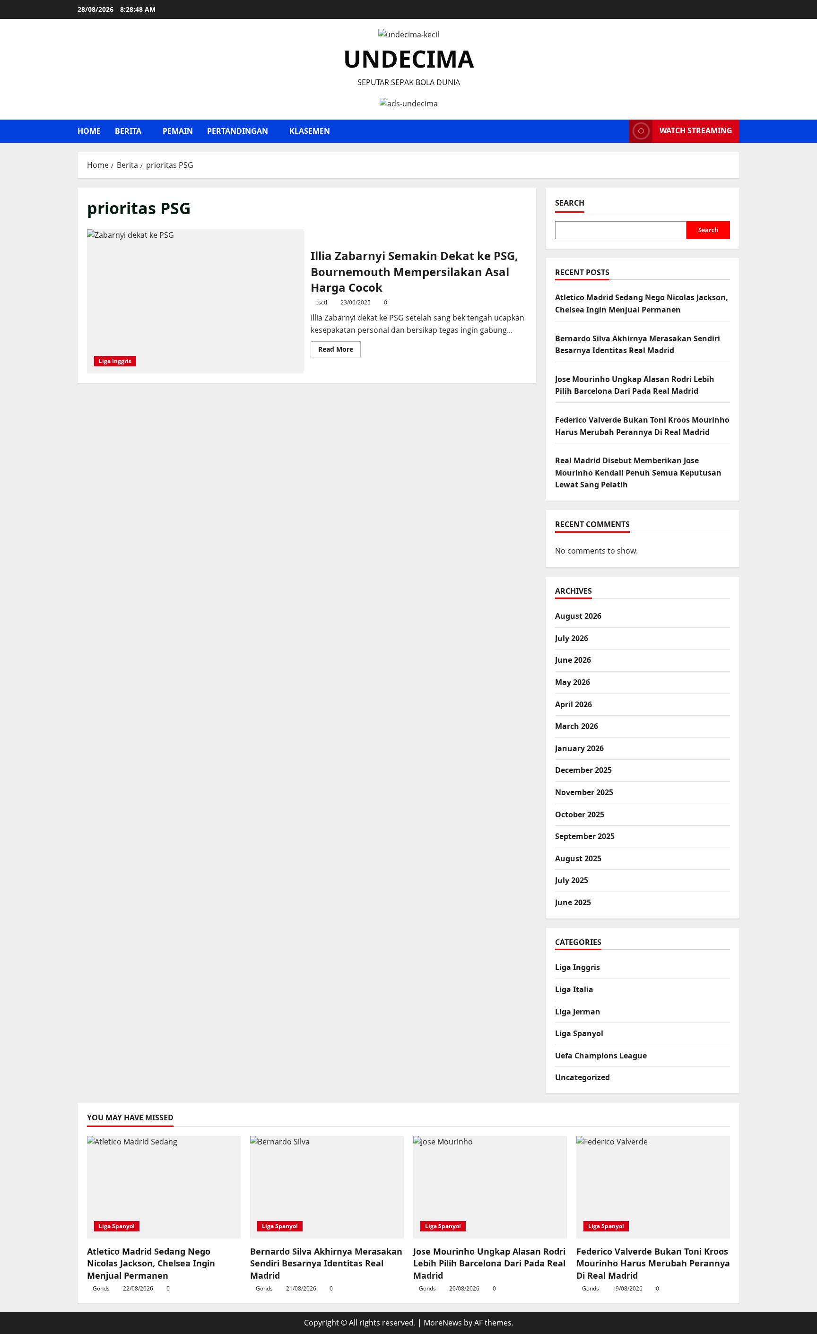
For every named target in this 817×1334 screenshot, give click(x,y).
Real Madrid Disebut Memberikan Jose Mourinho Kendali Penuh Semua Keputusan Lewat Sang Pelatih (638, 472)
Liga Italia (574, 989)
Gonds (101, 1288)
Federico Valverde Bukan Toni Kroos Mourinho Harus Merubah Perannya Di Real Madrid (653, 1263)
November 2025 (584, 792)
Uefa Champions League (601, 1055)
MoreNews (443, 1322)
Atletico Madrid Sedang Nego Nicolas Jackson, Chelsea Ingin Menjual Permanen (151, 1263)
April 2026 (573, 704)
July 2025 (571, 880)
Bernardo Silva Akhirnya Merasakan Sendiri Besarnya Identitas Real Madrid (326, 1263)
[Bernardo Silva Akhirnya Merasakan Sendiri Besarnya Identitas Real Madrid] (327, 1187)
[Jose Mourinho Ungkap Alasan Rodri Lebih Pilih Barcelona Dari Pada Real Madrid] (490, 1187)
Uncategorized (582, 1077)
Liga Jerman (577, 1011)
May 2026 (572, 682)
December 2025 (583, 770)
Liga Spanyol (579, 1033)
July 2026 (571, 638)
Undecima (408, 59)
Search (569, 203)
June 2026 (573, 660)
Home (89, 131)
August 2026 (578, 616)
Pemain (178, 131)
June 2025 (573, 902)
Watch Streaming (696, 130)
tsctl (321, 302)
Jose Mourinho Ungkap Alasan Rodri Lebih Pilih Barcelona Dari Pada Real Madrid (489, 1263)
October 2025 (579, 814)
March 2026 (576, 726)
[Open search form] (619, 131)
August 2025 (578, 858)
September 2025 (585, 836)
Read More (339, 350)
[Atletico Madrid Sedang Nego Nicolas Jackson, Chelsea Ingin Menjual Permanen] (164, 1187)
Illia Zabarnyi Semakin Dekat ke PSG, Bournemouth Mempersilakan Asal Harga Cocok (195, 301)
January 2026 (579, 748)
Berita (128, 131)
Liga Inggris (115, 361)
